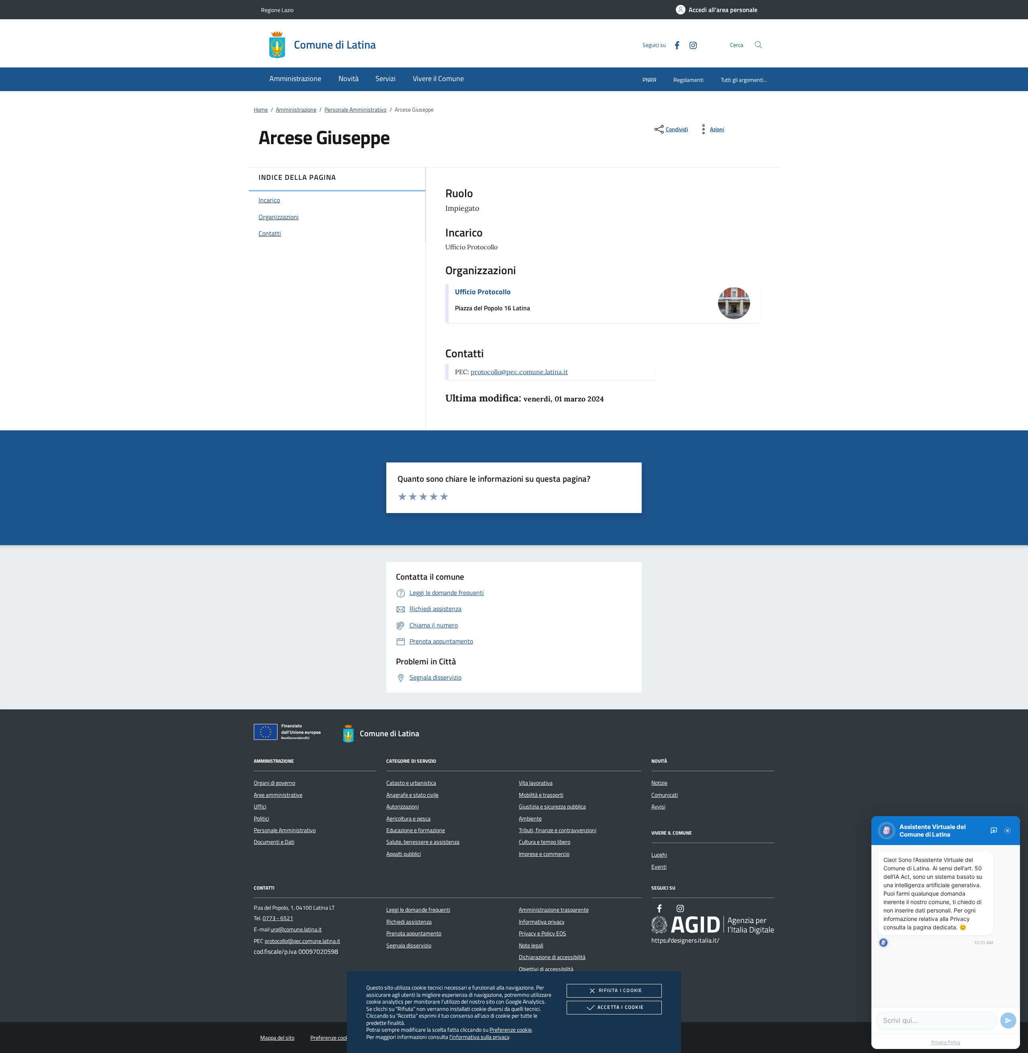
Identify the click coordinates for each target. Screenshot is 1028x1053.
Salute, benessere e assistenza (422, 841)
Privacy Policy (946, 1042)
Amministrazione (296, 109)
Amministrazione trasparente (554, 909)
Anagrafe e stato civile (412, 794)
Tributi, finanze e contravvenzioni (557, 830)
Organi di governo (274, 782)
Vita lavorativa (536, 782)
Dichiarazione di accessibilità (552, 957)
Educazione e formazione (415, 830)
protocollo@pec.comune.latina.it (519, 372)
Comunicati (664, 794)
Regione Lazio (277, 10)
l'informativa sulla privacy (479, 1037)
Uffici (260, 806)
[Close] (1007, 831)
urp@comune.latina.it (296, 929)
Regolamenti (688, 79)
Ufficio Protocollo (483, 291)
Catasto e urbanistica (411, 782)
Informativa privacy (542, 921)
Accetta (621, 1007)
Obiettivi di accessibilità (546, 969)
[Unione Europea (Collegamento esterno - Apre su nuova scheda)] (289, 733)
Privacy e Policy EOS (542, 933)
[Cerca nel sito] (758, 44)
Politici (261, 818)
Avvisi (658, 806)
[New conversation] (994, 831)
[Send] (1008, 1020)
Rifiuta (620, 990)
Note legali (531, 945)
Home (261, 109)
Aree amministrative (278, 794)
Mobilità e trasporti (541, 794)
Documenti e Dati (274, 841)
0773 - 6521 (278, 918)
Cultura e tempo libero (544, 841)
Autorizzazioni (402, 806)
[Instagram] (690, 44)
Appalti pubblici (403, 853)
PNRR (649, 79)
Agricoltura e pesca (408, 818)
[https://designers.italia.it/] (712, 925)
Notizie (659, 782)
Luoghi (659, 854)
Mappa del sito (277, 1037)
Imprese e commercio (544, 853)
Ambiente (530, 818)
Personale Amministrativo (355, 109)
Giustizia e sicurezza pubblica (552, 806)
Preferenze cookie (511, 1029)
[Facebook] (674, 44)
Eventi (659, 866)
